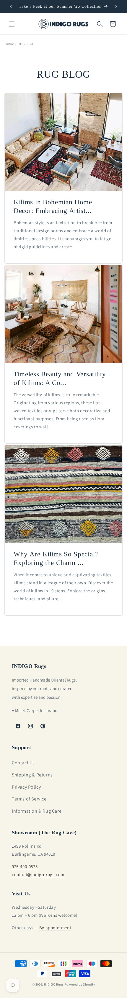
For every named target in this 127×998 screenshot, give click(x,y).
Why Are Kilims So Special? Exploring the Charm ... (56, 558)
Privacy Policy (26, 787)
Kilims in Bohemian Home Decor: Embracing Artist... (53, 206)
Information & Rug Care (36, 811)
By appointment (55, 927)
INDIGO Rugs (54, 984)
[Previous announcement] (10, 6)
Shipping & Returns (32, 775)
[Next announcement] (116, 6)
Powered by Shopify (80, 984)
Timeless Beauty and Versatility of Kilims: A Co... (60, 378)
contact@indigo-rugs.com (38, 874)
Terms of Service (29, 799)
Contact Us (23, 763)
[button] (11, 24)
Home (9, 44)
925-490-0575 (25, 866)
